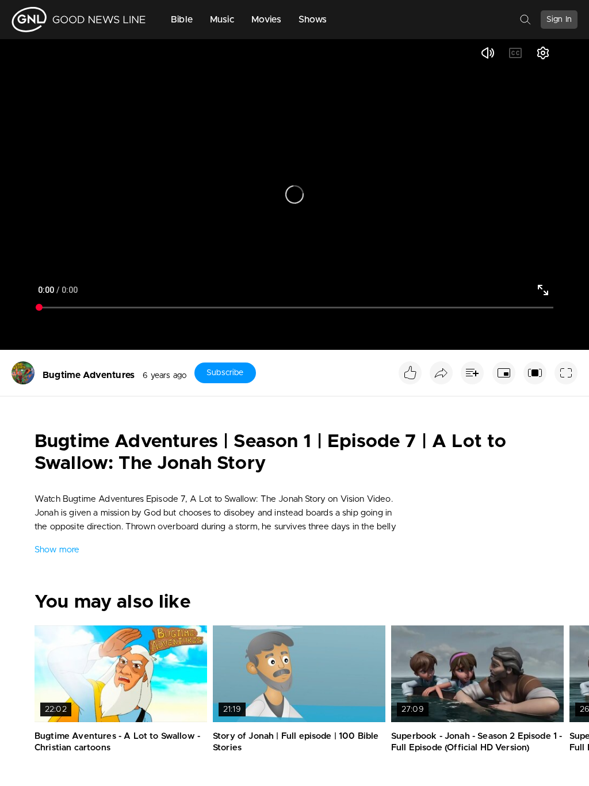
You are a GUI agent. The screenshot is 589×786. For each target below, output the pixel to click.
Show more (57, 549)
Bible (182, 19)
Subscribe (224, 373)
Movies (266, 19)
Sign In (559, 20)
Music (222, 19)
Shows (313, 19)
